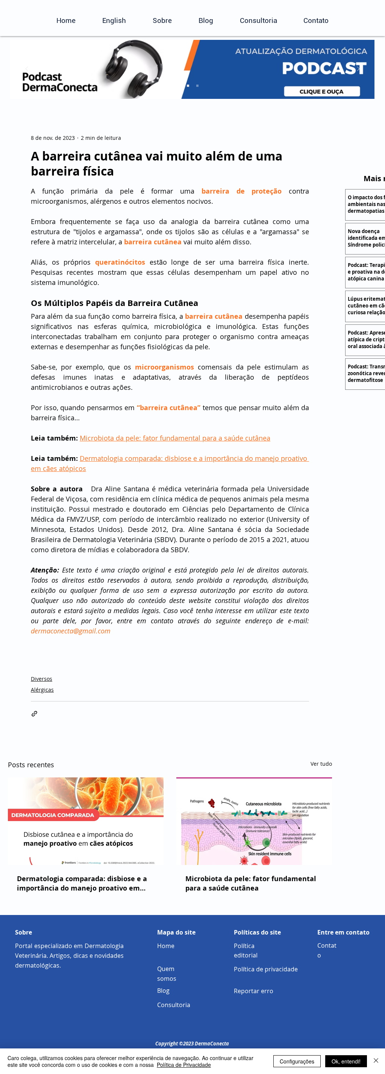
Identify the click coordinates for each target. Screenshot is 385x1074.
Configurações (297, 1061)
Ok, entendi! (346, 1061)
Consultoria (173, 1005)
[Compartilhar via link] (34, 713)
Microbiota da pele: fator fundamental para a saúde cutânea (250, 883)
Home (165, 946)
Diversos (41, 678)
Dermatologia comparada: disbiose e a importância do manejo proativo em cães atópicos (82, 883)
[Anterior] (26, 69)
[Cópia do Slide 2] (197, 86)
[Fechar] (375, 1061)
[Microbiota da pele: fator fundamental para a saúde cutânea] (254, 821)
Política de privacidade (266, 969)
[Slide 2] (188, 86)
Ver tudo (321, 763)
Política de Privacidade (184, 1064)
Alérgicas (42, 689)
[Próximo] (358, 69)
